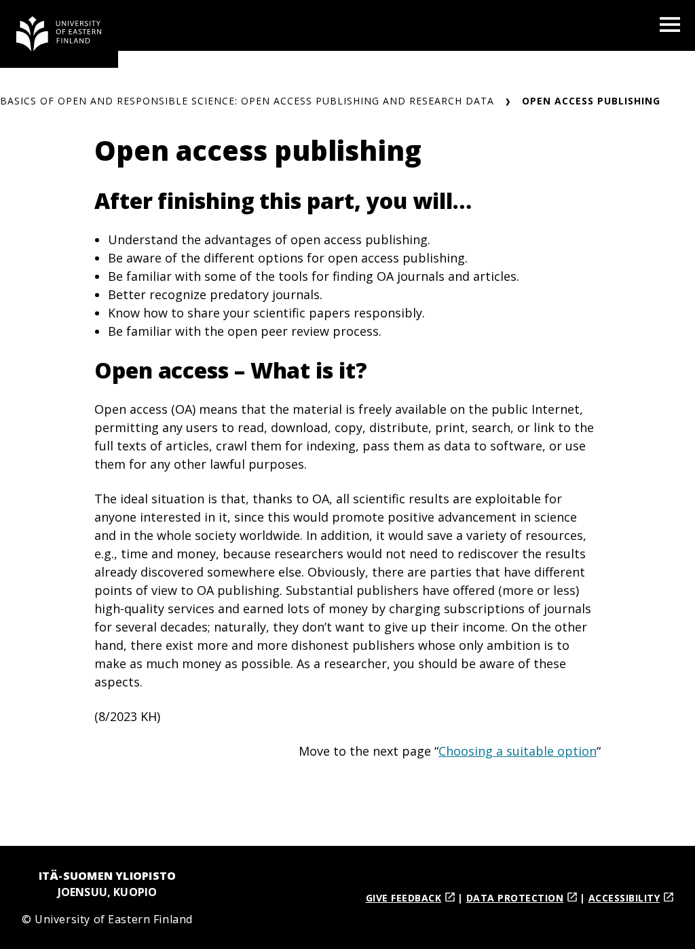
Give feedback (404, 897)
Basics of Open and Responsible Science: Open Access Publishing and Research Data (247, 100)
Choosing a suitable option (517, 751)
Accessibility (624, 897)
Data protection (515, 897)
